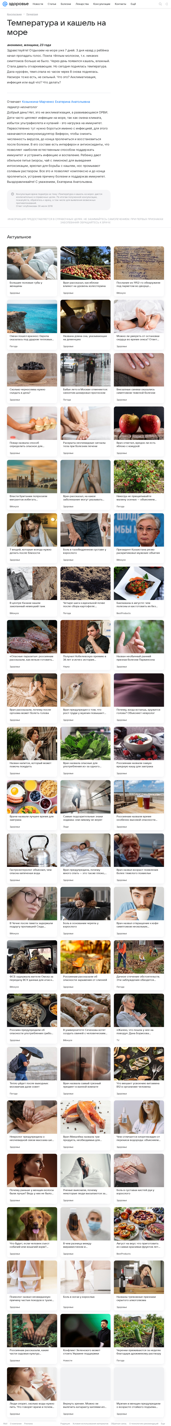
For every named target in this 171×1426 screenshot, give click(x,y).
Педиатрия (32, 14)
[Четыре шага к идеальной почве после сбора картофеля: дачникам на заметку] (85, 592)
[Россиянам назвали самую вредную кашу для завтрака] (139, 752)
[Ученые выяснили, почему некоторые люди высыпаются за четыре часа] (85, 1179)
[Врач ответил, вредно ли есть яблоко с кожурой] (139, 431)
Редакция (65, 1423)
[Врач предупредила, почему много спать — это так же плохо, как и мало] (85, 859)
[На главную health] (18, 4)
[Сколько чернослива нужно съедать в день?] (32, 378)
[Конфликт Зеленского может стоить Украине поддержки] (85, 1339)
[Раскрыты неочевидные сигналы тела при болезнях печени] (85, 431)
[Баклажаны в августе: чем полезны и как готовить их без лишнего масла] (139, 592)
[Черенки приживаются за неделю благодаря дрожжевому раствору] (139, 1339)
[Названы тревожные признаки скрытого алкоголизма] (139, 1286)
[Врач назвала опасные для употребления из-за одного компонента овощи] (85, 752)
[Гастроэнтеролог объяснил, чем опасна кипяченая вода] (32, 859)
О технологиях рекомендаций (143, 1423)
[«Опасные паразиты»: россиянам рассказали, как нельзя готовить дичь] (32, 645)
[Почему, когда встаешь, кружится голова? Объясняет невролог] (139, 698)
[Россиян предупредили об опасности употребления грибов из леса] (32, 1019)
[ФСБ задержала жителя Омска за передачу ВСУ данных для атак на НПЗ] (32, 965)
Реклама (28, 1423)
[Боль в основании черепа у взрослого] (85, 912)
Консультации (14, 14)
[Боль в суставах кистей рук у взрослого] (139, 1179)
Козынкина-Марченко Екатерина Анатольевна (56, 101)
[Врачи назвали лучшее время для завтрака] (32, 805)
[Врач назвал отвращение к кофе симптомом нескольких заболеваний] (139, 912)
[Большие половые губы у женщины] (32, 271)
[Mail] (5, 4)
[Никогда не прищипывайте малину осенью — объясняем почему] (139, 485)
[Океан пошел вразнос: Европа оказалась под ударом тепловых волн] (32, 325)
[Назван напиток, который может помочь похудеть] (32, 752)
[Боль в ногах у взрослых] (85, 1286)
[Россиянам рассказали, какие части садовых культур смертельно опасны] (32, 1339)
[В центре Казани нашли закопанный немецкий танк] (32, 592)
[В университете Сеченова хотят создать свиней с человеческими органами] (85, 1019)
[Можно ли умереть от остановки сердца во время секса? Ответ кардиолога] (139, 325)
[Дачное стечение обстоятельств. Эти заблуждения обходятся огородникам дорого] (139, 965)
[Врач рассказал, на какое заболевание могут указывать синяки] (85, 485)
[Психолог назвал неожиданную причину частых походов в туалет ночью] (32, 1286)
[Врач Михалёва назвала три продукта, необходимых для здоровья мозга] (85, 1125)
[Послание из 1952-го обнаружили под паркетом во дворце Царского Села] (139, 271)
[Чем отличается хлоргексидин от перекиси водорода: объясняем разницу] (139, 1125)
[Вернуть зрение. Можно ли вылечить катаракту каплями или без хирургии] (85, 1392)
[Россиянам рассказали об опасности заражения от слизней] (85, 965)
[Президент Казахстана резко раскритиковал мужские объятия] (139, 538)
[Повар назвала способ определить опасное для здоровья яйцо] (32, 431)
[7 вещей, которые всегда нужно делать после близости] (32, 538)
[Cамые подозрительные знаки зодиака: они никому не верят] (85, 805)
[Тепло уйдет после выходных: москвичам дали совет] (32, 1072)
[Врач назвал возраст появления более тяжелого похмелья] (139, 859)
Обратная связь (119, 1423)
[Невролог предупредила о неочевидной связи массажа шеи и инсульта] (32, 1125)
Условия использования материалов (90, 1423)
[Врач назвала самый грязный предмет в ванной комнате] (85, 1072)
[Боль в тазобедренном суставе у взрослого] (85, 538)
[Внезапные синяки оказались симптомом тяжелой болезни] (139, 378)
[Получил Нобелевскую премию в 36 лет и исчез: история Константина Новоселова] (85, 645)
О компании (16, 1423)
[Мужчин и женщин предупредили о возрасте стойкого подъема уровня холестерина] (139, 1392)
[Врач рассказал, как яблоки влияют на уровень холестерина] (85, 271)
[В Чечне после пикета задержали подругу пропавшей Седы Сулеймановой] (32, 912)
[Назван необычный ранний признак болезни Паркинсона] (139, 645)
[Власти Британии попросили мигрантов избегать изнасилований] (32, 485)
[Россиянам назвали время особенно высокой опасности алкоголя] (139, 805)
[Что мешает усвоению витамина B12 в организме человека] (139, 1072)
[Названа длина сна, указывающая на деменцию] (85, 325)
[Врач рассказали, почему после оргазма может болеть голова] (32, 698)
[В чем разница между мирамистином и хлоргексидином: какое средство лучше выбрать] (85, 1232)
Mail (5, 1423)
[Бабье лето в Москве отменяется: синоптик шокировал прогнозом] (85, 378)
